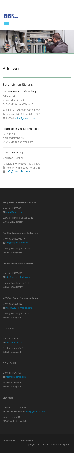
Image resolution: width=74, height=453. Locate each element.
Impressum (9, 440)
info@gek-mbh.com (26, 118)
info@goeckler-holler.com (17, 277)
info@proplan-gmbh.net (17, 243)
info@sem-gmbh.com (15, 377)
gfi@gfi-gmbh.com (14, 342)
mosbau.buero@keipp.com (18, 308)
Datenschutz (27, 440)
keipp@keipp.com (14, 212)
